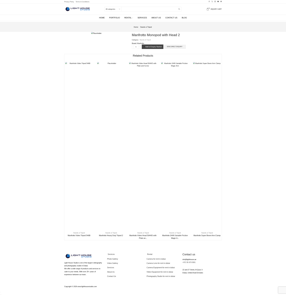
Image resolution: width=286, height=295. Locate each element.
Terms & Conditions (82, 2)
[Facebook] (209, 1)
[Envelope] (185, 281)
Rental (127, 18)
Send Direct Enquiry (174, 46)
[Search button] (179, 9)
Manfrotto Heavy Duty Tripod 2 (111, 235)
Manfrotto (140, 43)
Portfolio (114, 18)
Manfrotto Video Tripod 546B (79, 235)
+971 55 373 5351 (189, 262)
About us (156, 18)
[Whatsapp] (209, 281)
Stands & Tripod (146, 27)
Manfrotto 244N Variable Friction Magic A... (175, 237)
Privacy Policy (69, 2)
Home (102, 18)
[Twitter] (212, 1)
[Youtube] (218, 1)
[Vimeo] (221, 1)
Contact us (171, 18)
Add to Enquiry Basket (153, 47)
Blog (184, 18)
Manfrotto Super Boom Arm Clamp (207, 235)
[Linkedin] (215, 281)
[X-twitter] (191, 281)
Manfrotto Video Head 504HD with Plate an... (143, 237)
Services (142, 18)
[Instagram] (215, 1)
